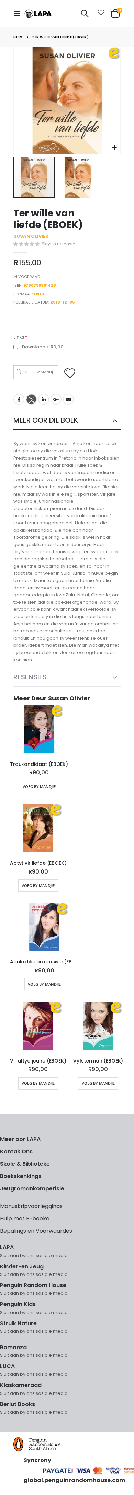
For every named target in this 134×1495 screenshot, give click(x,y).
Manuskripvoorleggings (31, 1206)
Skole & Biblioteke (25, 1164)
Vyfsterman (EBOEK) (98, 1061)
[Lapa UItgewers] (38, 14)
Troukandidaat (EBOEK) (39, 764)
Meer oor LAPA (20, 1139)
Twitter (31, 399)
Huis (17, 37)
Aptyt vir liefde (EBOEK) (38, 863)
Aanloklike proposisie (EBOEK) (44, 962)
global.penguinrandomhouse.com (74, 1480)
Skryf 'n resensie (58, 244)
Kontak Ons (16, 1151)
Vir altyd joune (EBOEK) (38, 1061)
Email (68, 399)
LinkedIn (43, 399)
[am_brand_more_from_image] (39, 730)
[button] (114, 148)
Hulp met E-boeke (24, 1218)
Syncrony (37, 1460)
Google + (56, 399)
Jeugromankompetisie (32, 1189)
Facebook (18, 399)
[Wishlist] (99, 14)
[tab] (67, 421)
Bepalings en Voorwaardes (36, 1231)
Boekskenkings (21, 1176)
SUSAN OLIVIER (30, 236)
